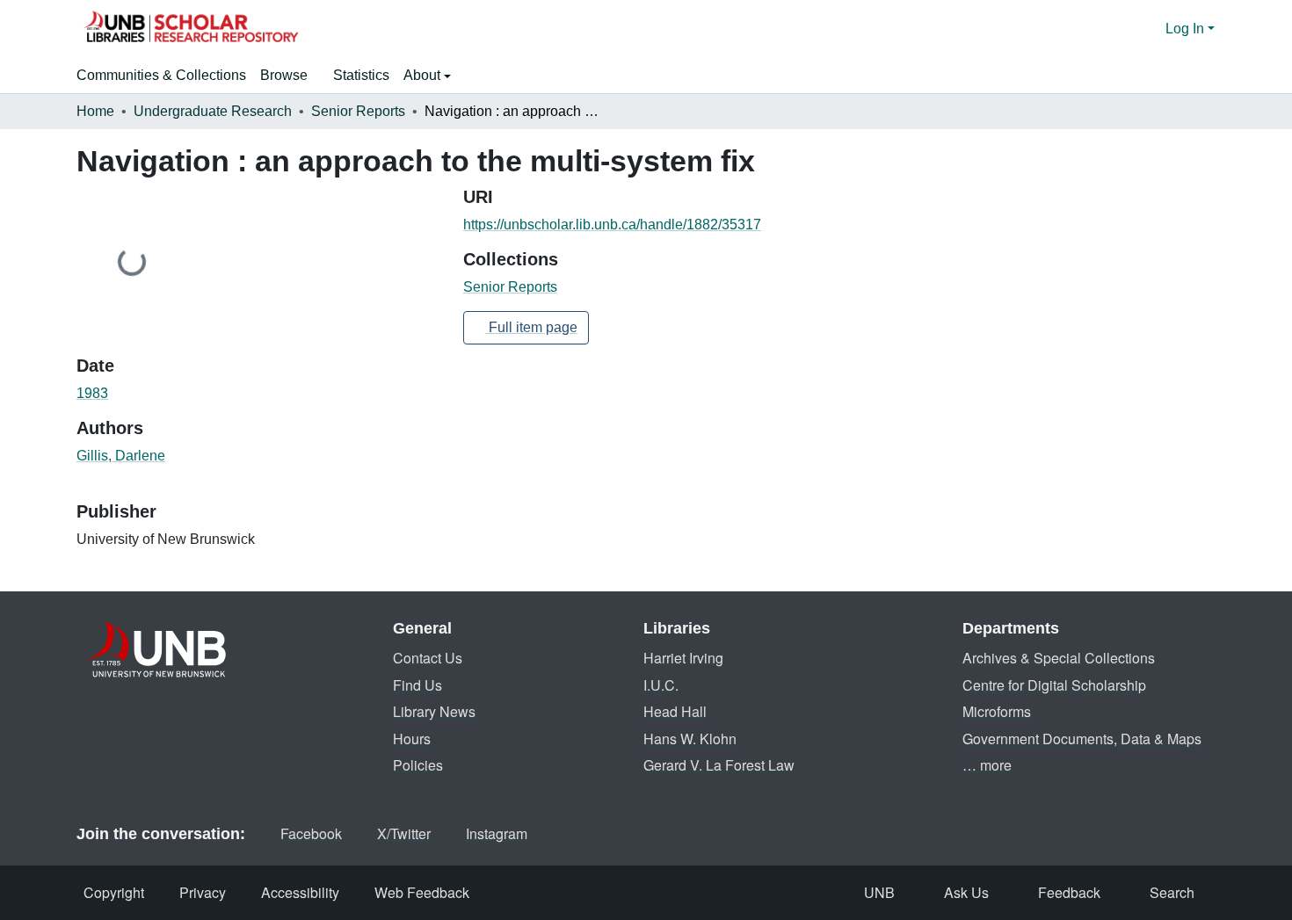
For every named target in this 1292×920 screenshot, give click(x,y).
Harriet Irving (683, 658)
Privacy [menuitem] (202, 892)
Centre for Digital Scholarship (1054, 685)
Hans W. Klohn (690, 738)
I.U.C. (661, 685)
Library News (434, 711)
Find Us (417, 685)
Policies (418, 765)
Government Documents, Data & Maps (1081, 738)
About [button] (423, 75)
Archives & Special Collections (1058, 658)
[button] (190, 29)
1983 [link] (92, 393)
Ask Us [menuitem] (966, 892)
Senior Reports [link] (358, 111)
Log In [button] (1186, 28)
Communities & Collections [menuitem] (161, 75)
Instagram (496, 833)
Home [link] (95, 111)
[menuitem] (289, 75)
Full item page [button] (531, 327)
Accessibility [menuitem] (300, 892)
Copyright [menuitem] (113, 892)
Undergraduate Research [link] (213, 111)
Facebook (311, 833)
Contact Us (427, 658)
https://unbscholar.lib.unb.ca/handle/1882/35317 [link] (612, 224)
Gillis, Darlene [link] (120, 455)
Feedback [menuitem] (1069, 892)
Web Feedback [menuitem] (421, 892)
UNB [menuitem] (879, 892)
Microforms (996, 711)
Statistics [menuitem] (361, 75)
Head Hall (675, 711)
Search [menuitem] (1172, 892)
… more (987, 765)
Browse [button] (284, 75)
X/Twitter (404, 833)
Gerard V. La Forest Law (719, 765)
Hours (412, 738)
